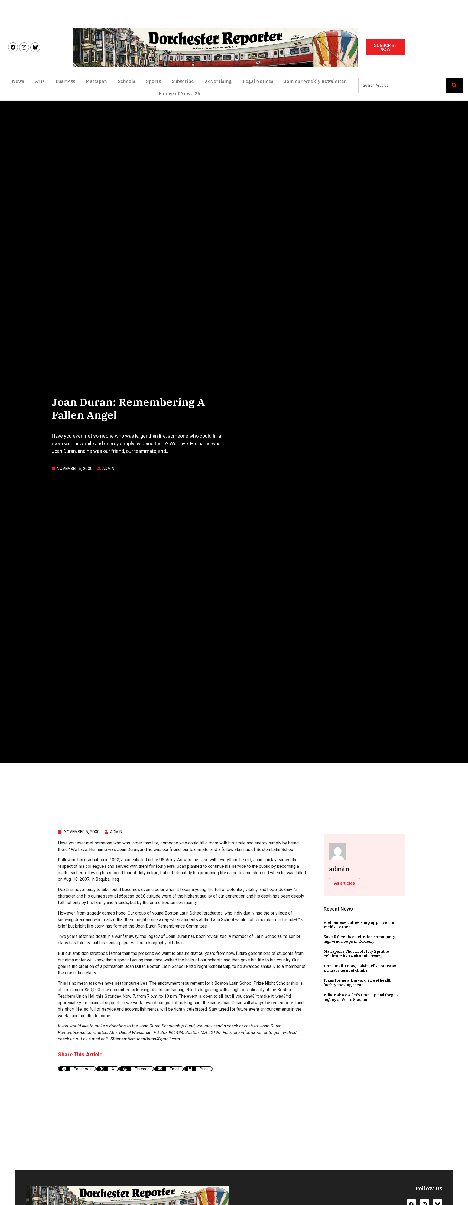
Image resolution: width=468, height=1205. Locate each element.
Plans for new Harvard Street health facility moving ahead (357, 982)
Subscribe (183, 81)
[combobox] (402, 85)
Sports (153, 81)
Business (65, 81)
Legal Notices (258, 81)
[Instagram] (24, 47)
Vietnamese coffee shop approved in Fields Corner (359, 924)
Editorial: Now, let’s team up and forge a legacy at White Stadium (361, 997)
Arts (40, 81)
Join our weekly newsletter (315, 81)
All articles (344, 883)
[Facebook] (13, 47)
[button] (77, 1068)
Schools (126, 81)
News (18, 81)
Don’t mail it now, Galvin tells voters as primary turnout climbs (360, 968)
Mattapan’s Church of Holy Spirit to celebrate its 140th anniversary (356, 953)
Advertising (218, 81)
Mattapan (96, 81)
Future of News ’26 (179, 93)
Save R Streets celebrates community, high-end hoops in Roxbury (360, 939)
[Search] (454, 85)
